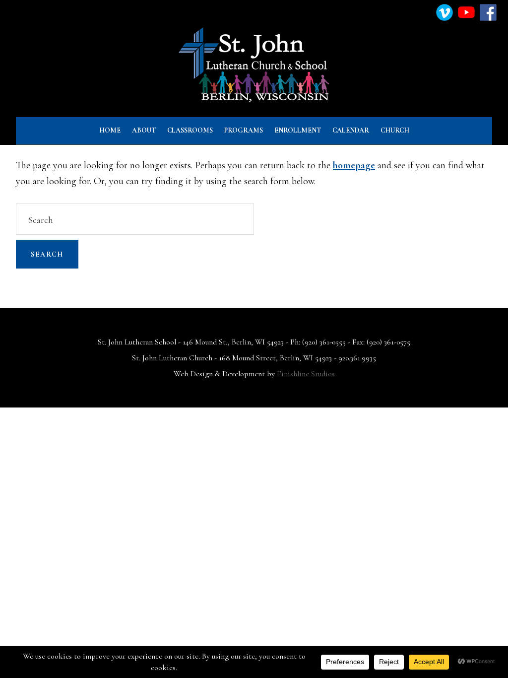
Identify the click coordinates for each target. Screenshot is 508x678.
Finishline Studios (306, 374)
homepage (354, 165)
